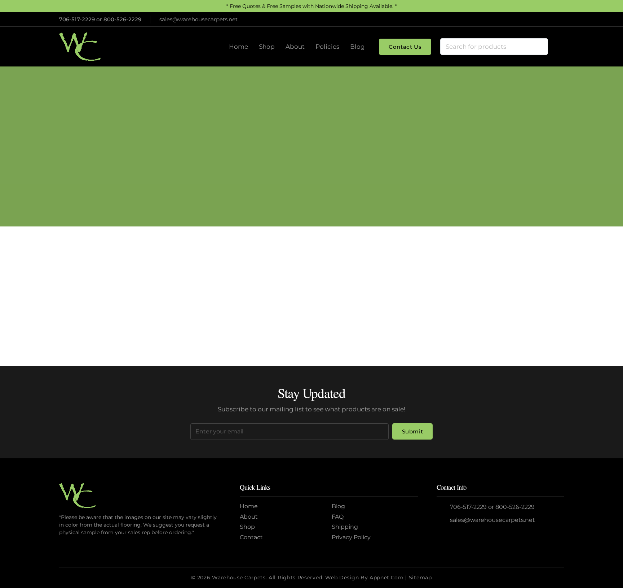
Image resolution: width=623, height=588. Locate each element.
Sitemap (420, 577)
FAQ (338, 516)
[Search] (540, 47)
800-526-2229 (122, 19)
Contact (251, 537)
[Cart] (556, 46)
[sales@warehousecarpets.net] (443, 520)
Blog (338, 506)
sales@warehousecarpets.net (492, 519)
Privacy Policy (351, 537)
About (249, 516)
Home (283, 160)
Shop (247, 526)
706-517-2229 (77, 19)
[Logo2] (80, 46)
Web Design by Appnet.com (364, 577)
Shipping (345, 526)
